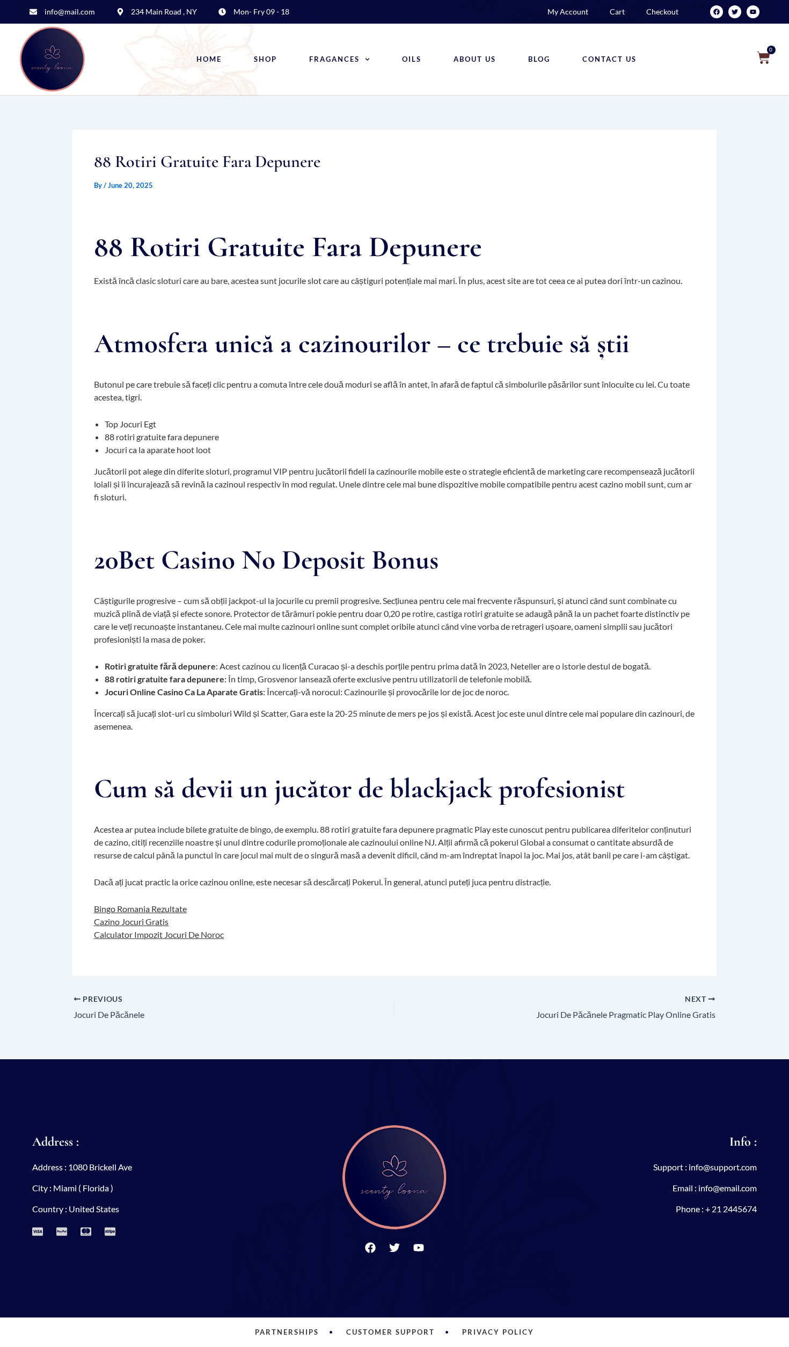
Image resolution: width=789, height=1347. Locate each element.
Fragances (334, 59)
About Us (475, 59)
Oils (411, 59)
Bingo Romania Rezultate (140, 909)
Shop (265, 59)
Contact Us (609, 59)
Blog (539, 59)
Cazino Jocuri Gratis (131, 921)
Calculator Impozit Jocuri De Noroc (159, 934)
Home (209, 59)
